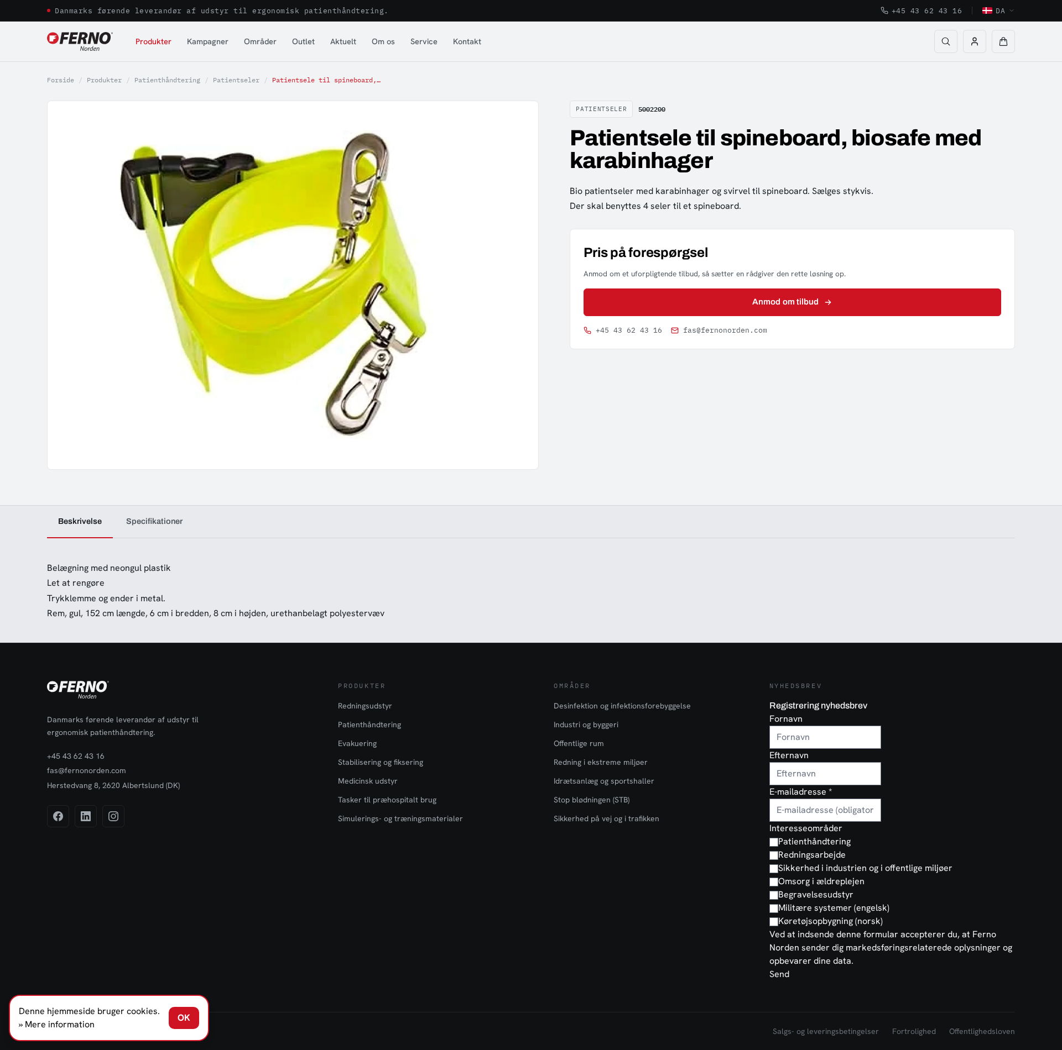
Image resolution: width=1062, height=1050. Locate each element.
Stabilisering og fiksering (380, 762)
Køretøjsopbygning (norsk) (830, 921)
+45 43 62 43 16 (927, 10)
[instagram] (113, 816)
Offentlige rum (579, 743)
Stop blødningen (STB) (591, 800)
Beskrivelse (80, 521)
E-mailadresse (800, 791)
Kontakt (467, 41)
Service (424, 41)
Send (779, 974)
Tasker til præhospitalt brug (387, 800)
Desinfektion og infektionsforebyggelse (622, 706)
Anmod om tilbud (785, 301)
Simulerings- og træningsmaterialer (400, 818)
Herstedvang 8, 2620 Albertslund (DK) (113, 785)
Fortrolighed (914, 1031)
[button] (1003, 41)
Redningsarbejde (812, 854)
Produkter (153, 41)
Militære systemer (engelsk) (833, 908)
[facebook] (58, 816)
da (1000, 10)
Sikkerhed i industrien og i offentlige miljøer (865, 868)
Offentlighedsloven (982, 1031)
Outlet (303, 41)
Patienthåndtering (167, 80)
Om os (383, 41)
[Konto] (974, 41)
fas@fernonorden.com (725, 330)
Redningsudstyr (365, 706)
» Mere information (57, 1024)
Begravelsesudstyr (815, 894)
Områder (260, 41)
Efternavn (789, 755)
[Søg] (945, 41)
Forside (60, 80)
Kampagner (207, 41)
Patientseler (236, 80)
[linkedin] (86, 816)
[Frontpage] (80, 41)
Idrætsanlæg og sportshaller (604, 781)
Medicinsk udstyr (368, 781)
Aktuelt (343, 41)
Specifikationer (154, 521)
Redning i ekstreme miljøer (601, 762)
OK (184, 1017)
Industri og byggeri (586, 724)
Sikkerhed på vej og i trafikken (606, 818)
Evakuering (357, 743)
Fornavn (786, 719)
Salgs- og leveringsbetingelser (826, 1031)
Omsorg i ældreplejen (821, 881)
